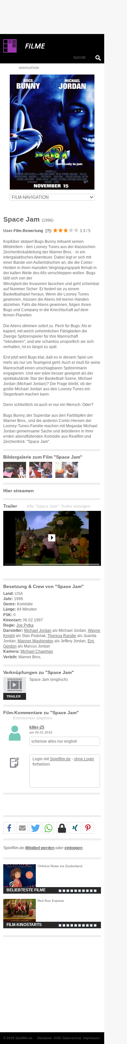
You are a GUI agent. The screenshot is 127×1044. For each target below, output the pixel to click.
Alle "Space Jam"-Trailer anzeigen (58, 506)
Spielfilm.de (60, 759)
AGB (57, 1038)
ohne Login (84, 759)
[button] (9, 828)
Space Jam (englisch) (48, 680)
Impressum (91, 1038)
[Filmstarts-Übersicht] (59, 46)
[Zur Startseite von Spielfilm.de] (10, 51)
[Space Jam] (52, 571)
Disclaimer (44, 1038)
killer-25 (36, 727)
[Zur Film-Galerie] (16, 477)
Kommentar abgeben (32, 718)
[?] (47, 231)
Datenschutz (72, 1038)
